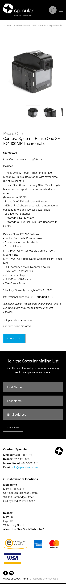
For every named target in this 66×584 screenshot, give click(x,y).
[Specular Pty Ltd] (19, 10)
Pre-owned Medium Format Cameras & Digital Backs (34, 25)
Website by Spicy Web (45, 578)
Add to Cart (14, 338)
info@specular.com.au (25, 467)
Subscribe (13, 427)
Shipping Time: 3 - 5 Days (17, 320)
